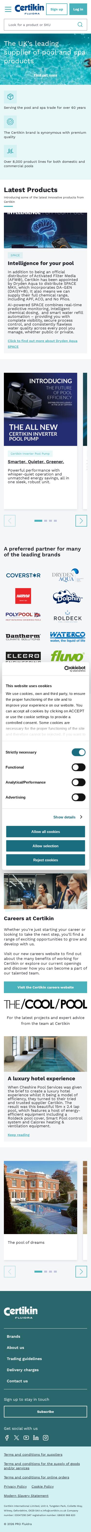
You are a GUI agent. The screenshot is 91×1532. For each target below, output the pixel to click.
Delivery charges (23, 1370)
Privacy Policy (15, 1486)
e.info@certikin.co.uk (53, 1510)
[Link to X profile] (16, 1438)
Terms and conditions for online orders (36, 1477)
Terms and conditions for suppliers (33, 1454)
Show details (64, 817)
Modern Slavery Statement (26, 1496)
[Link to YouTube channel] (26, 1438)
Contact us (17, 1381)
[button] (38, 521)
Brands (13, 1336)
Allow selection (45, 846)
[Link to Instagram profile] (46, 1438)
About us (15, 1347)
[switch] (78, 767)
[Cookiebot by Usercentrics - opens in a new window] (64, 669)
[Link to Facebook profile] (7, 1438)
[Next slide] (81, 521)
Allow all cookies (45, 832)
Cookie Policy (43, 1486)
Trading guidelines (24, 1359)
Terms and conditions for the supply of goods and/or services (42, 1466)
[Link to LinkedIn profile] (36, 1438)
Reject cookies (45, 860)
